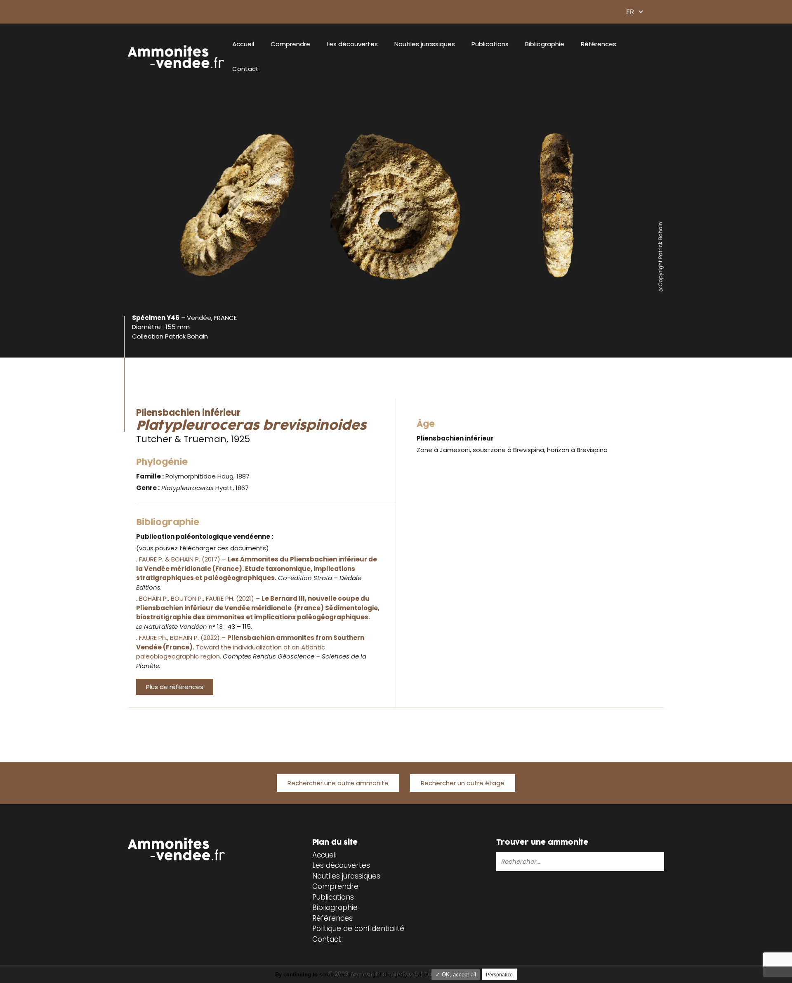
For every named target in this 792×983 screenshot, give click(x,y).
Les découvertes (352, 44)
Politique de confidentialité (358, 928)
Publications (490, 44)
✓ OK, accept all (456, 974)
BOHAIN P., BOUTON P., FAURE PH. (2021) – (258, 607)
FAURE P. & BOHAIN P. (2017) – (256, 568)
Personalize (499, 975)
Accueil (243, 44)
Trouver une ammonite (542, 842)
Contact (245, 68)
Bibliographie (544, 44)
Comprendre (290, 44)
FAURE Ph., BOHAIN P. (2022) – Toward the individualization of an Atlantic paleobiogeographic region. (250, 647)
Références (598, 44)
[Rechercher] (631, 861)
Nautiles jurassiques (424, 44)
